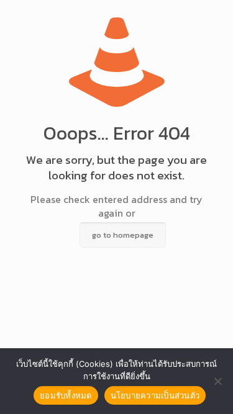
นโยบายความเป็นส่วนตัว (155, 395)
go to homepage (122, 235)
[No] (217, 381)
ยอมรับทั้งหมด (66, 395)
